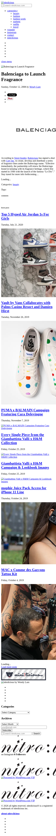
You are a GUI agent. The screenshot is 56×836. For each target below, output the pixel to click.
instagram (11, 32)
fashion (16, 16)
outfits (16, 24)
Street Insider (20, 158)
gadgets (16, 21)
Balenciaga (33, 158)
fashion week (19, 19)
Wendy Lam (35, 87)
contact (10, 35)
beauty (16, 13)
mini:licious (12, 37)
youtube (11, 29)
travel (15, 27)
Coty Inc (10, 160)
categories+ (12, 10)
